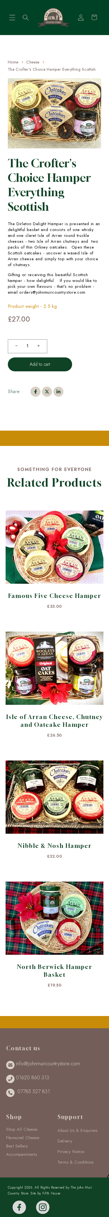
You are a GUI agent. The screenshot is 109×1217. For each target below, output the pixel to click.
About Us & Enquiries (78, 1130)
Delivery (65, 1141)
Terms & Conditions (76, 1162)
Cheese (32, 62)
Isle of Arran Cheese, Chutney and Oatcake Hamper (54, 720)
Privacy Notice (71, 1151)
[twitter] (47, 392)
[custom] (19, 1207)
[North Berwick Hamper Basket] (54, 921)
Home (13, 62)
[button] (12, 17)
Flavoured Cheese (22, 1137)
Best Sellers (17, 1146)
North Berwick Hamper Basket (54, 970)
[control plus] (40, 346)
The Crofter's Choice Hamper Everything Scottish (52, 69)
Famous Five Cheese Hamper (54, 595)
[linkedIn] (58, 392)
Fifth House (51, 1193)
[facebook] (35, 392)
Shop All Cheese (21, 1129)
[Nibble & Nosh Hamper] (54, 799)
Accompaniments (21, 1154)
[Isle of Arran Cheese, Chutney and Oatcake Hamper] (54, 671)
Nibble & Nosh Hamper (55, 845)
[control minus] (14, 346)
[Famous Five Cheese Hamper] (54, 550)
